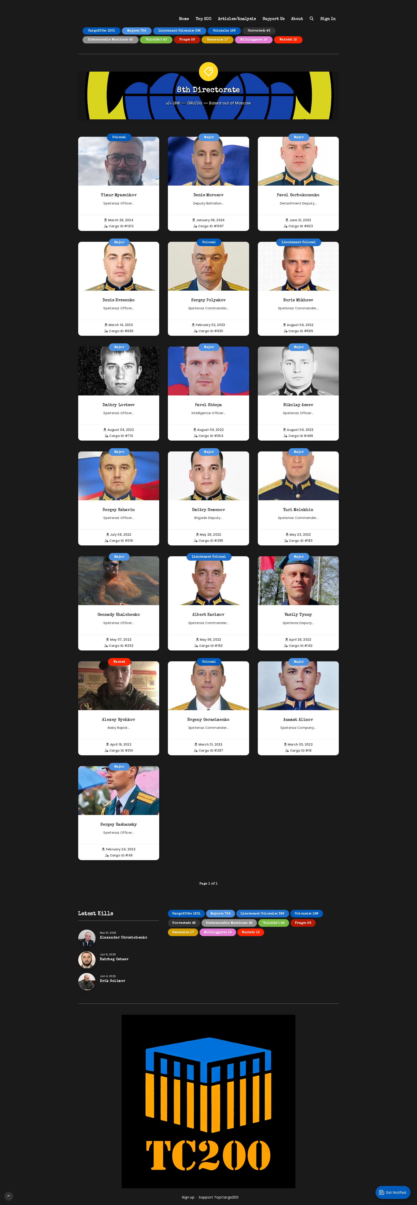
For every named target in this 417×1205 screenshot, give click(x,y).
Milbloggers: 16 (253, 39)
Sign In (328, 19)
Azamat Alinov (298, 720)
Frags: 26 (187, 39)
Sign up (188, 1197)
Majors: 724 (136, 30)
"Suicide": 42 (156, 39)
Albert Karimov (208, 615)
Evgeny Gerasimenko (208, 720)
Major (209, 137)
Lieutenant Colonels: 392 (180, 30)
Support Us (274, 19)
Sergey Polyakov (208, 300)
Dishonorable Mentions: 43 (110, 39)
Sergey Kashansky (118, 825)
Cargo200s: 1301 (101, 30)
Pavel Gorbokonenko (298, 195)
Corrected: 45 (259, 30)
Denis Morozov (209, 195)
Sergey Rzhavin (119, 510)
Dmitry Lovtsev (119, 405)
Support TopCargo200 (218, 1197)
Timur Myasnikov (119, 195)
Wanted (119, 661)
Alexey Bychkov (118, 720)
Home (184, 19)
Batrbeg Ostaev (114, 959)
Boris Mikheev (298, 300)
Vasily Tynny (298, 615)
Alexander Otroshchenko (123, 938)
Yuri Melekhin (298, 510)
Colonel (119, 137)
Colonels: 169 (224, 30)
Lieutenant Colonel (299, 242)
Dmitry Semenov (208, 510)
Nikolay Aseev (298, 405)
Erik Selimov (112, 981)
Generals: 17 (217, 39)
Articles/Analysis (237, 19)
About (297, 19)
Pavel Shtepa (208, 405)
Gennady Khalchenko (119, 615)
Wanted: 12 (288, 39)
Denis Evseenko (119, 300)
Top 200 (204, 19)
